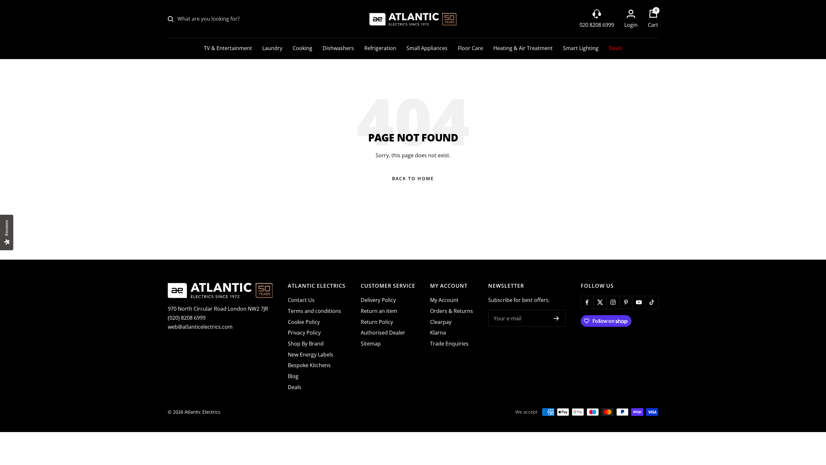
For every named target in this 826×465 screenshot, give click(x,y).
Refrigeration (380, 48)
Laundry (272, 48)
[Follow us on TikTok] (651, 302)
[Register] (556, 318)
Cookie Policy (304, 322)
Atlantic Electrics (202, 412)
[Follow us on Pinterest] (626, 302)
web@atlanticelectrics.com (200, 326)
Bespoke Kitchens (309, 365)
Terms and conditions (314, 311)
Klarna (438, 332)
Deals (615, 48)
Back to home (413, 178)
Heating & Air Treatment (523, 48)
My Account (444, 300)
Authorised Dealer (383, 332)
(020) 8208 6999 (187, 317)
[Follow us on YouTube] (638, 302)
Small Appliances (427, 48)
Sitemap (371, 343)
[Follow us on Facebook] (587, 302)
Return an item (379, 311)
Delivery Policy (378, 300)
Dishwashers (338, 48)
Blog (293, 376)
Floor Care (470, 48)
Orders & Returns (451, 311)
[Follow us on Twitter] (600, 302)
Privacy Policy (304, 332)
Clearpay (440, 322)
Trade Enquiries (449, 343)
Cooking (302, 48)
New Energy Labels (310, 354)
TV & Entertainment (228, 48)
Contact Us (301, 300)
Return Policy (377, 322)
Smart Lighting (581, 48)
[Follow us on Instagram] (613, 302)
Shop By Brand (306, 343)
